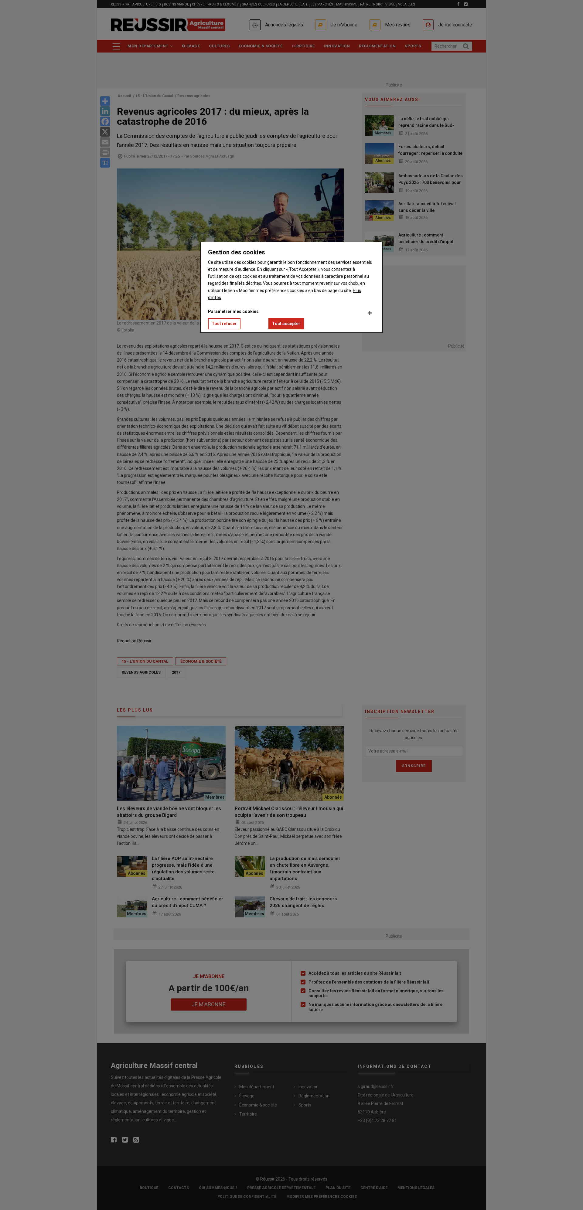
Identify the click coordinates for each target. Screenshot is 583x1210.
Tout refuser (224, 323)
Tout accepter (286, 323)
